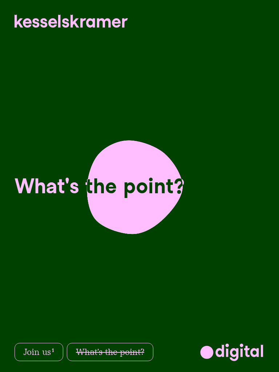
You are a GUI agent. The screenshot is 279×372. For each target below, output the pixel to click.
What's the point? (110, 352)
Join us (39, 352)
